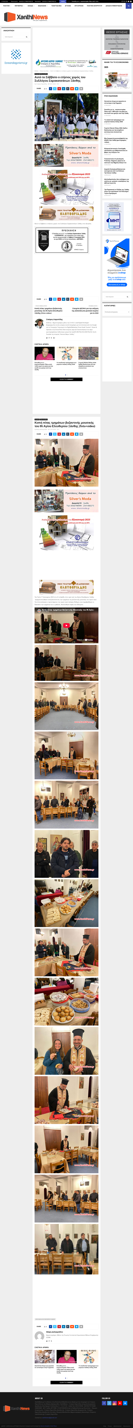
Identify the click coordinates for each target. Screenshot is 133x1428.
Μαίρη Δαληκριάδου (41, 429)
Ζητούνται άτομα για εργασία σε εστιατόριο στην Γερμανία (44, 1367)
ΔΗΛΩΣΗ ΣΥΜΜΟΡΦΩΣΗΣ (26, 1)
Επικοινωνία (14, 1)
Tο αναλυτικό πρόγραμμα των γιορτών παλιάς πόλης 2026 (66, 363)
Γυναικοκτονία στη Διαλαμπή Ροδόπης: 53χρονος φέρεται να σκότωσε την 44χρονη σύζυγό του (115, 160)
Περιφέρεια (19, 6)
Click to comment (66, 379)
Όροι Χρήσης (78, 6)
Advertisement (118, 1426)
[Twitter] (109, 1403)
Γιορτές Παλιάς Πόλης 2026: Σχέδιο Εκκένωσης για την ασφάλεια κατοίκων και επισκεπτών (87, 365)
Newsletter (38, 1)
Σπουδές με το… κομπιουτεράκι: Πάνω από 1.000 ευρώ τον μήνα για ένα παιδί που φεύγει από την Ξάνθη (44, 366)
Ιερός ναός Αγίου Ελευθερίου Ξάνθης (45, 1319)
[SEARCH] (27, 37)
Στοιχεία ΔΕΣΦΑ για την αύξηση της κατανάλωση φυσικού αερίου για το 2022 (85, 311)
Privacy (110, 1426)
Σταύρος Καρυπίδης (41, 84)
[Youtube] (120, 1403)
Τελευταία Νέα (56, 6)
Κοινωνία (37, 73)
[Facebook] (104, 1403)
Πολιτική (6, 6)
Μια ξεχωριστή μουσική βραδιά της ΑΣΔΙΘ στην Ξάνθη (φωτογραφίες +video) (116, 140)
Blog (104, 1426)
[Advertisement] (66, 43)
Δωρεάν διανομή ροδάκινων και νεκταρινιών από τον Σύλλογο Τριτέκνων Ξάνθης (114, 171)
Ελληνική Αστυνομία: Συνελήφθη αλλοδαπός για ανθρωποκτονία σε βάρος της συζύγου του (115, 150)
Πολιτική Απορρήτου (94, 6)
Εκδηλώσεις (42, 6)
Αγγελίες (68, 6)
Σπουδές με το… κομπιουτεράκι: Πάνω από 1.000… (85, 1)
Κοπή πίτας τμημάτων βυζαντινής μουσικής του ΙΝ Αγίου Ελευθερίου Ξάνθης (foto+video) (48, 311)
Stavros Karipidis (45, 1426)
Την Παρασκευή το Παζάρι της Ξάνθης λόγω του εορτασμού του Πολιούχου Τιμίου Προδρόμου (116, 191)
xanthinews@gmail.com (49, 1417)
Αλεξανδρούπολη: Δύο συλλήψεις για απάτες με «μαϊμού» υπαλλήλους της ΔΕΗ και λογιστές (116, 181)
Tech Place (54, 1426)
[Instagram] (114, 1403)
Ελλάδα (30, 6)
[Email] (125, 1403)
